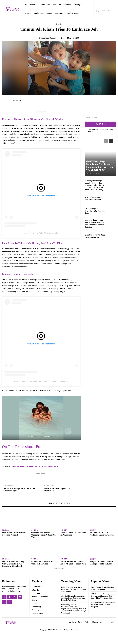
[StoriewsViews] (12, 9)
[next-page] (111, 141)
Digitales (59, 630)
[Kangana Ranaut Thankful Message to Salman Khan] (103, 547)
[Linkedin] (4, 602)
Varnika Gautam (49, 38)
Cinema (59, 24)
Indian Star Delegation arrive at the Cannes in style (19, 489)
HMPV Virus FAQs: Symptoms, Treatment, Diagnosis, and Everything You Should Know (100, 165)
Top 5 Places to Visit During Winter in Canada (102, 588)
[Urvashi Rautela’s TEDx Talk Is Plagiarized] (73, 518)
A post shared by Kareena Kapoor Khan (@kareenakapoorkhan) (41, 381)
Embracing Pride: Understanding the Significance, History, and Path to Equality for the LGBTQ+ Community (73, 609)
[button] (105, 7)
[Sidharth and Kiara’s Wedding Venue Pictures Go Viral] (44, 518)
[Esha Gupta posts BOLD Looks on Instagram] (111, 236)
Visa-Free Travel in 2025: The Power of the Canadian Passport (103, 604)
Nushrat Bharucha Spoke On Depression (57, 489)
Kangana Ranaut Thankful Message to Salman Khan (101, 563)
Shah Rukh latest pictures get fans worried (13, 534)
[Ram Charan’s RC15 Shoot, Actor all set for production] (73, 547)
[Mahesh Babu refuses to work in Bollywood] (44, 547)
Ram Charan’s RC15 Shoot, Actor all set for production (73, 562)
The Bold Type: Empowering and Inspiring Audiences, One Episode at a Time (73, 598)
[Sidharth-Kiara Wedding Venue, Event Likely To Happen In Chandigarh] (15, 547)
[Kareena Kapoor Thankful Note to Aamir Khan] (111, 211)
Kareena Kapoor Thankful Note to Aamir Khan (95, 211)
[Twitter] (14, 597)
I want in (99, 124)
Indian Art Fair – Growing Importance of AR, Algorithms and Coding (73, 589)
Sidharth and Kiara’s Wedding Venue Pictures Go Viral (43, 535)
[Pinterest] (9, 602)
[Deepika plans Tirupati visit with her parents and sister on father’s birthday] (111, 223)
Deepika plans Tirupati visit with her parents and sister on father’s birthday (94, 223)
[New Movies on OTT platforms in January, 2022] (103, 518)
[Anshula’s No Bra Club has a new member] (111, 198)
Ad (56, 466)
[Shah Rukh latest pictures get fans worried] (15, 518)
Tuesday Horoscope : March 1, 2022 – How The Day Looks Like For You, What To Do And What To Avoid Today (94, 185)
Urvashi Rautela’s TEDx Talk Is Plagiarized (73, 534)
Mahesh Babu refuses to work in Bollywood (42, 562)
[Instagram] (9, 597)
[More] (102, 100)
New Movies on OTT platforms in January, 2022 (102, 534)
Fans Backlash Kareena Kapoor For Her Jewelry (33, 466)
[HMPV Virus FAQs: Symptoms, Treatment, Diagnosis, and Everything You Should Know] (100, 156)
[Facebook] (4, 597)
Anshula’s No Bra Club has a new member (94, 198)
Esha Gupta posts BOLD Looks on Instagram (95, 236)
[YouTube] (20, 597)
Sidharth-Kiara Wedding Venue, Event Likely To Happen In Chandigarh (13, 563)
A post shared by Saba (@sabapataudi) (41, 233)
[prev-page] (106, 141)
